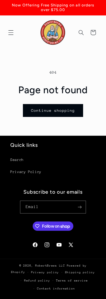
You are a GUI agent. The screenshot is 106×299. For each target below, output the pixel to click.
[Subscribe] (80, 207)
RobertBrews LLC (50, 265)
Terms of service (72, 280)
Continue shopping (53, 110)
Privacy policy (45, 272)
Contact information (56, 288)
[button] (11, 32)
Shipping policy (80, 272)
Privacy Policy (25, 172)
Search (17, 160)
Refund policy (37, 280)
